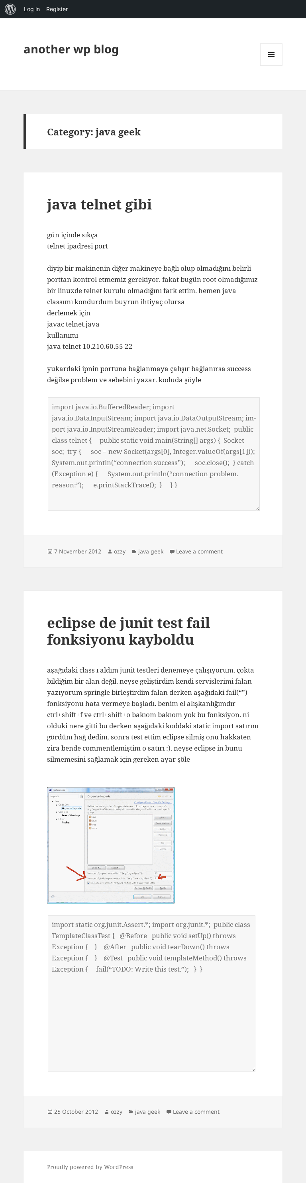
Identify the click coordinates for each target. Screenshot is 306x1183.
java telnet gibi (99, 204)
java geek (150, 551)
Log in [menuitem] (32, 9)
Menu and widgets (271, 65)
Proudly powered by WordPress (90, 1167)
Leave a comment (199, 551)
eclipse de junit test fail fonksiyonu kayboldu (128, 631)
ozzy (120, 551)
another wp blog (71, 49)
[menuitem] (10, 9)
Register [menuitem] (57, 9)
